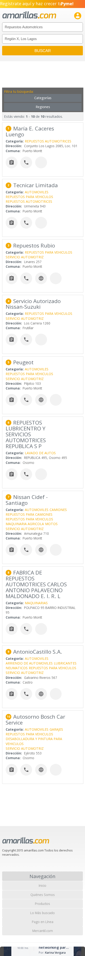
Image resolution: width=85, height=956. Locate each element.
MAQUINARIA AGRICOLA (25, 524)
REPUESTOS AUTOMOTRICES (48, 141)
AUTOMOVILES (36, 192)
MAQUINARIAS (36, 603)
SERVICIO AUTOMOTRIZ (25, 257)
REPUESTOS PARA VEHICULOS (29, 196)
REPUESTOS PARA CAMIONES (29, 514)
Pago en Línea (42, 922)
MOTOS (51, 524)
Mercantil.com (42, 930)
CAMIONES (58, 509)
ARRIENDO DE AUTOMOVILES (29, 663)
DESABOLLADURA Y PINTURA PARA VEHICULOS (34, 741)
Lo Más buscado (42, 913)
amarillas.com (29, 15)
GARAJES (56, 729)
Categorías (42, 98)
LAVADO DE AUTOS (40, 453)
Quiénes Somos (42, 894)
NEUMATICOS (17, 668)
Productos (42, 903)
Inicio (42, 885)
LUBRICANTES (65, 663)
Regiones (43, 107)
